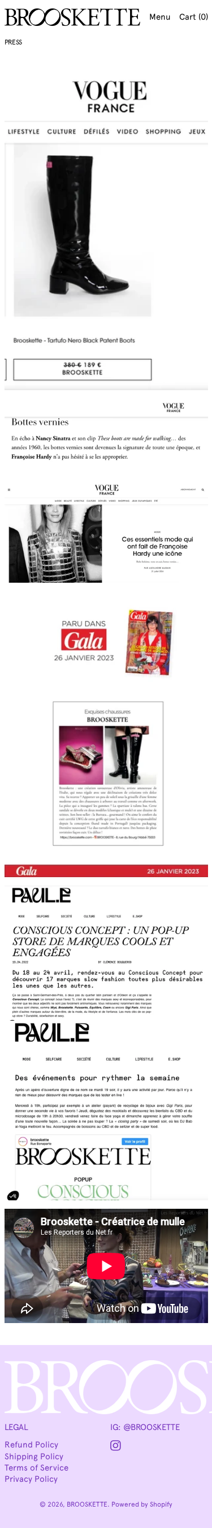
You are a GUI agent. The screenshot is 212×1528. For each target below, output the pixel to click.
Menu (160, 17)
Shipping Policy (34, 1456)
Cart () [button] (193, 17)
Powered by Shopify (141, 1504)
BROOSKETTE (87, 1504)
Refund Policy (31, 1445)
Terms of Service (36, 1468)
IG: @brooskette (144, 1427)
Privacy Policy (31, 1479)
